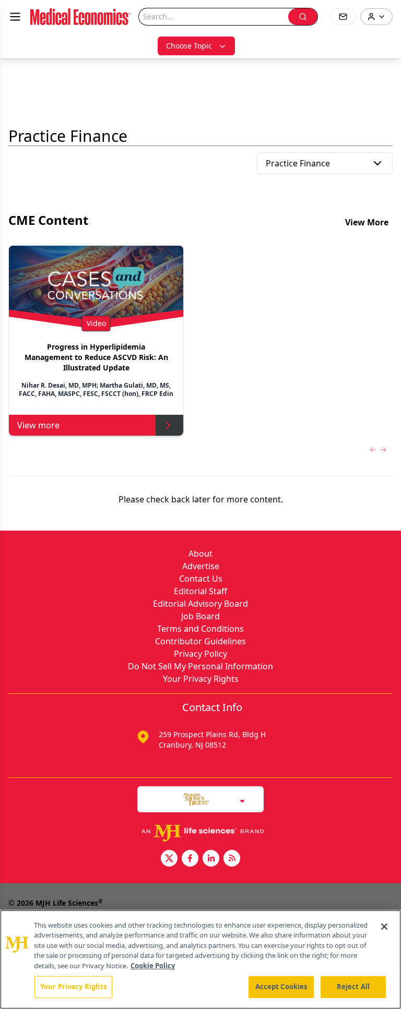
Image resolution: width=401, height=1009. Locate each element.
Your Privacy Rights (201, 678)
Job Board (200, 616)
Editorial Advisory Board (200, 603)
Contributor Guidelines (200, 641)
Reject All (353, 986)
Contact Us (200, 578)
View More (366, 222)
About (200, 553)
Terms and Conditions (200, 628)
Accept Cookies (281, 986)
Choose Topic (189, 46)
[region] (200, 959)
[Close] (384, 926)
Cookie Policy (153, 965)
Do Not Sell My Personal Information (200, 666)
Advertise (200, 566)
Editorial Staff (200, 591)
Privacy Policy (200, 653)
